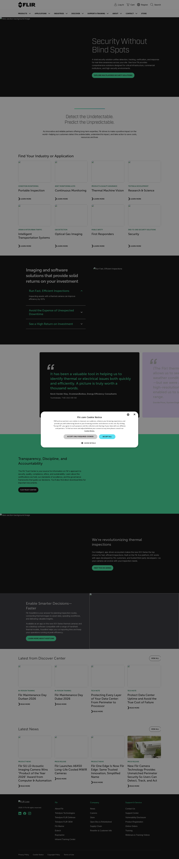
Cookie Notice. (89, 431)
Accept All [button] (107, 437)
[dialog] (89, 430)
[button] (89, 442)
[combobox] (128, 414)
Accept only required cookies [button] (80, 436)
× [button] (134, 414)
